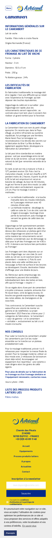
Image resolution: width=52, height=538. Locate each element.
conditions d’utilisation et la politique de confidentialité (22, 502)
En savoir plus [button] (29, 526)
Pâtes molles (12, 397)
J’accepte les (22, 502)
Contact (26, 471)
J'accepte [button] (10, 533)
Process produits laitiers (26, 456)
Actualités (26, 466)
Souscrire (26, 493)
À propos (26, 461)
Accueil (26, 446)
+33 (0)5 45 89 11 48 (26, 439)
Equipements (26, 451)
